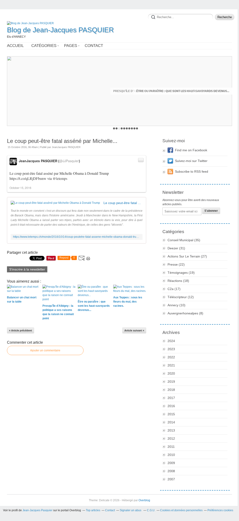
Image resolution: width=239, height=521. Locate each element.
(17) (174, 289)
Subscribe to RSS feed (191, 171)
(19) (181, 272)
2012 (171, 438)
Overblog (144, 500)
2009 (171, 463)
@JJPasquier (69, 160)
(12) (181, 297)
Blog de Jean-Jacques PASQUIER (60, 30)
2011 (171, 446)
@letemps (60, 178)
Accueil (15, 45)
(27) (187, 256)
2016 (171, 406)
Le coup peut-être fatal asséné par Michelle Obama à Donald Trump (122, 203)
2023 (171, 349)
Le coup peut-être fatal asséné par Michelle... (62, 141)
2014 (171, 422)
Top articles (93, 510)
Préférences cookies (220, 510)
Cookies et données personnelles (181, 510)
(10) (176, 305)
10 (137, 128)
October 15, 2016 (20, 188)
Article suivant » (134, 330)
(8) (185, 313)
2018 (171, 390)
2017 (171, 398)
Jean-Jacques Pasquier (37, 510)
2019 (171, 381)
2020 (171, 373)
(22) (176, 264)
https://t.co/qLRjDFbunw (28, 178)
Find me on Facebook (191, 150)
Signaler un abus (131, 510)
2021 (171, 365)
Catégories (43, 45)
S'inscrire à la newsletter (27, 269)
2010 (171, 455)
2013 (171, 430)
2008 (171, 471)
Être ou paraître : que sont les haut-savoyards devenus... (182, 91)
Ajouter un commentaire (45, 350)
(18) (178, 281)
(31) (176, 248)
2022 (171, 357)
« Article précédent (20, 330)
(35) (184, 240)
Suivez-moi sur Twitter (191, 161)
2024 (171, 341)
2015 (171, 414)
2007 (171, 479)
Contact (94, 45)
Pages (70, 45)
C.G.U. (151, 510)
